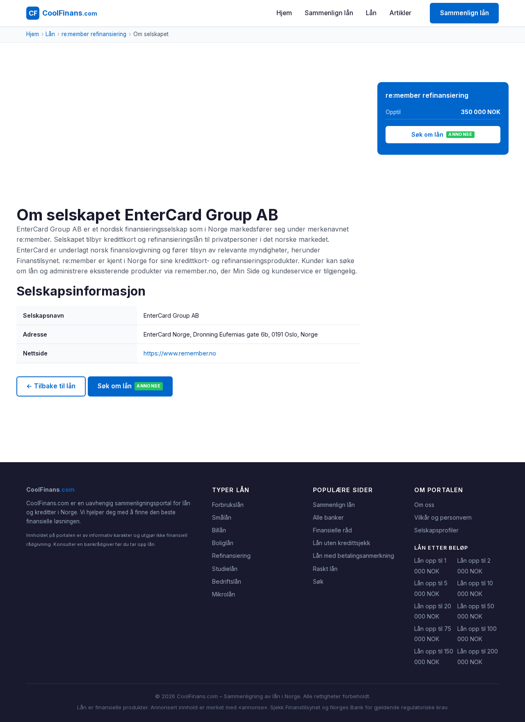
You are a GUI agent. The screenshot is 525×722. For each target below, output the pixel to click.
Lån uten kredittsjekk (341, 542)
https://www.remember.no (180, 353)
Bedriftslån (226, 581)
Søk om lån (129, 386)
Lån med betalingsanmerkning (353, 555)
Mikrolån (223, 594)
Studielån (224, 568)
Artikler (400, 13)
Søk (318, 581)
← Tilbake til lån (50, 386)
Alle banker (328, 517)
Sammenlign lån (329, 13)
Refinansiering (231, 555)
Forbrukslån (228, 504)
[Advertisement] (188, 143)
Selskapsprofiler (436, 530)
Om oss (424, 504)
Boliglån (222, 542)
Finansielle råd (332, 530)
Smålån (221, 517)
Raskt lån (325, 568)
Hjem (284, 13)
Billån (219, 530)
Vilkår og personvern (443, 517)
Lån (371, 13)
